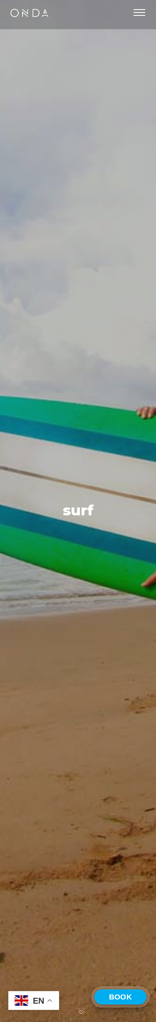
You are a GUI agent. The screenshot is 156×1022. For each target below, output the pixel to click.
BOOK (120, 997)
